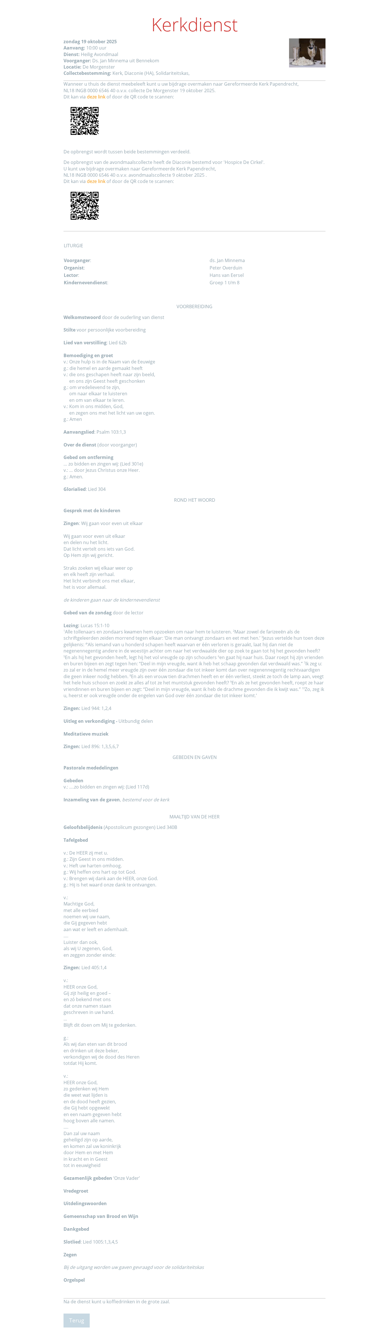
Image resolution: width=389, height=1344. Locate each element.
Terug (76, 1320)
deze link (96, 97)
